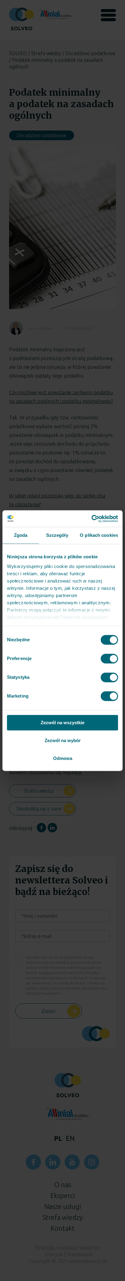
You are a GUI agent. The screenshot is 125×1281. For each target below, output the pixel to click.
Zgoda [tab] (21, 535)
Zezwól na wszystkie (62, 722)
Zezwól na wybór (63, 740)
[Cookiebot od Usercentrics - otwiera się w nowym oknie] (91, 519)
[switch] (109, 658)
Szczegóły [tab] (57, 535)
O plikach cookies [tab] (99, 535)
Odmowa (62, 758)
